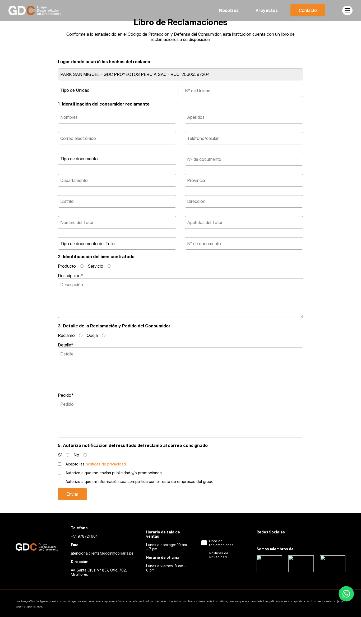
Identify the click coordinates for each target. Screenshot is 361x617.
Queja (92, 335)
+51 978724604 (84, 536)
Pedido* (66, 395)
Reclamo (66, 335)
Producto (67, 266)
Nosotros (229, 10)
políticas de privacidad (106, 464)
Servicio (95, 266)
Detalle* (65, 345)
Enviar (72, 494)
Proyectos (267, 10)
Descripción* (70, 275)
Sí (60, 455)
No (76, 455)
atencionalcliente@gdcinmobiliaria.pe (102, 553)
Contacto (308, 10)
